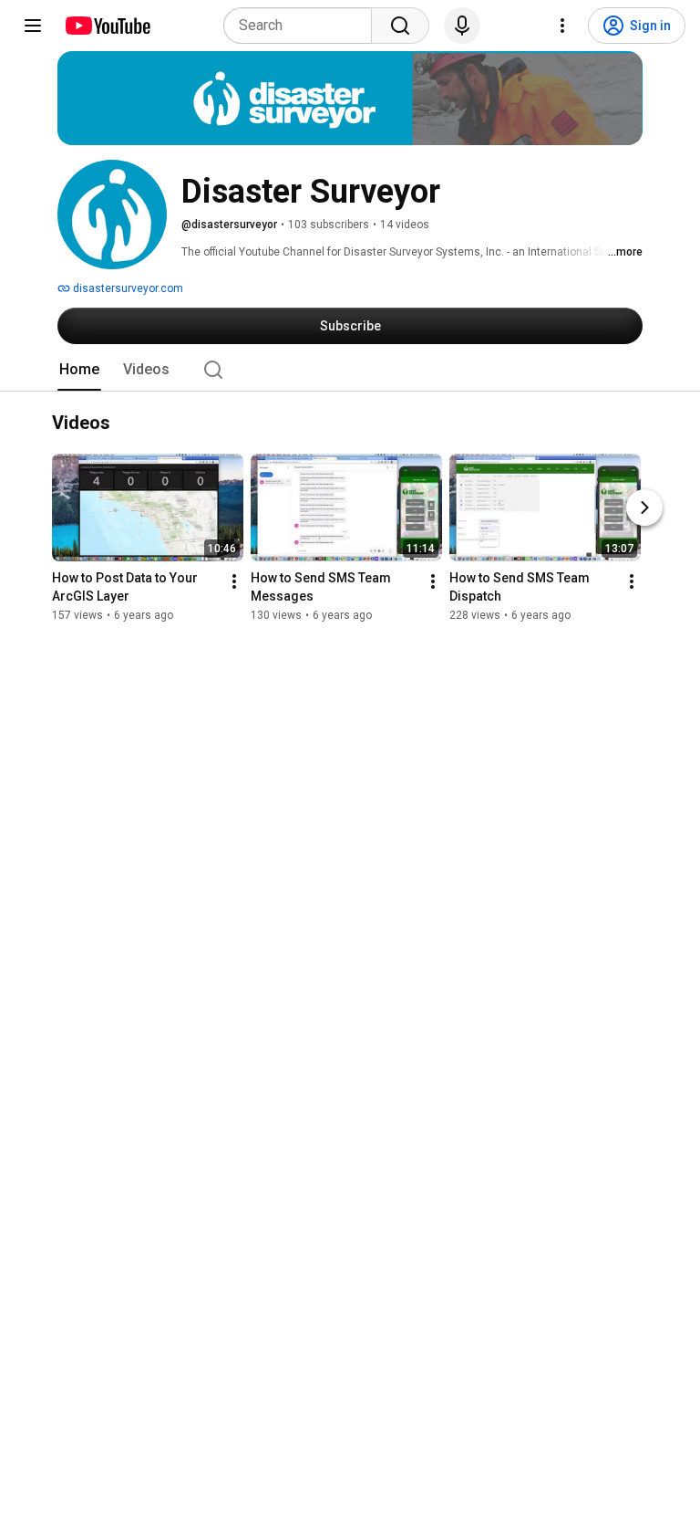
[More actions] (234, 582)
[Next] (644, 508)
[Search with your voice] (462, 25)
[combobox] (303, 26)
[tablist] (350, 370)
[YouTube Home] (107, 25)
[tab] (79, 370)
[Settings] (562, 26)
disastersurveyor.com (126, 288)
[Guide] (33, 26)
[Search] (400, 25)
